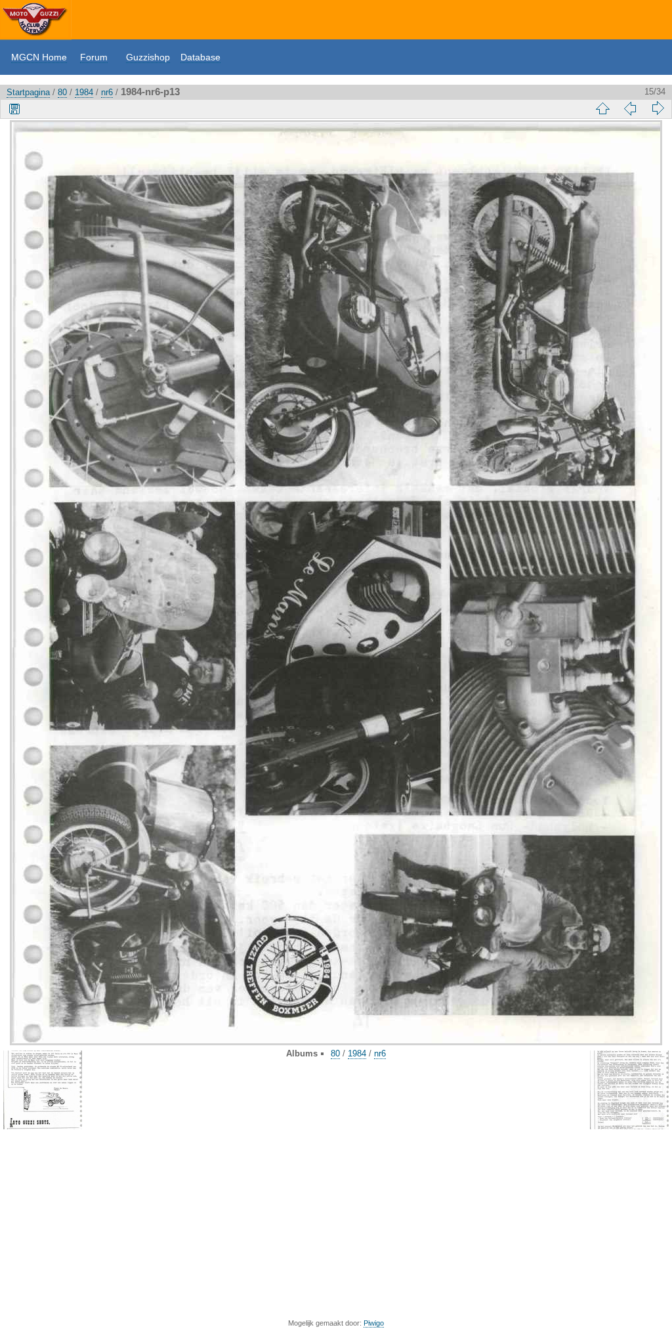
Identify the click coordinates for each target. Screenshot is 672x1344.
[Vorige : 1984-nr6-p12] (630, 108)
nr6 (107, 92)
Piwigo (374, 1323)
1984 (84, 92)
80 (62, 92)
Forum (94, 57)
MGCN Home (39, 57)
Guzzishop (148, 57)
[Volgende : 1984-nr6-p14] (657, 108)
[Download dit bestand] (14, 108)
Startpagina (28, 92)
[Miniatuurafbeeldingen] (602, 108)
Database (200, 57)
